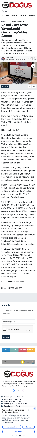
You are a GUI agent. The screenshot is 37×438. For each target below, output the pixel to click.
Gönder (6, 337)
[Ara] (3, 11)
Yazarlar (23, 15)
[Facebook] (14, 390)
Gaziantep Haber (17, 21)
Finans (32, 15)
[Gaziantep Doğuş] (17, 5)
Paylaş (6, 86)
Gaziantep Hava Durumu (12, 399)
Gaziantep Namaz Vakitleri (13, 401)
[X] (18, 390)
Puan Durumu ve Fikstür (12, 406)
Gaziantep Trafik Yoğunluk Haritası (16, 404)
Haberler (5, 21)
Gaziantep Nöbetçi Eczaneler (14, 397)
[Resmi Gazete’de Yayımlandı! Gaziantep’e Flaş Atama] (18, 73)
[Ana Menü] (6, 11)
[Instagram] (22, 390)
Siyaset (14, 15)
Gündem (5, 15)
